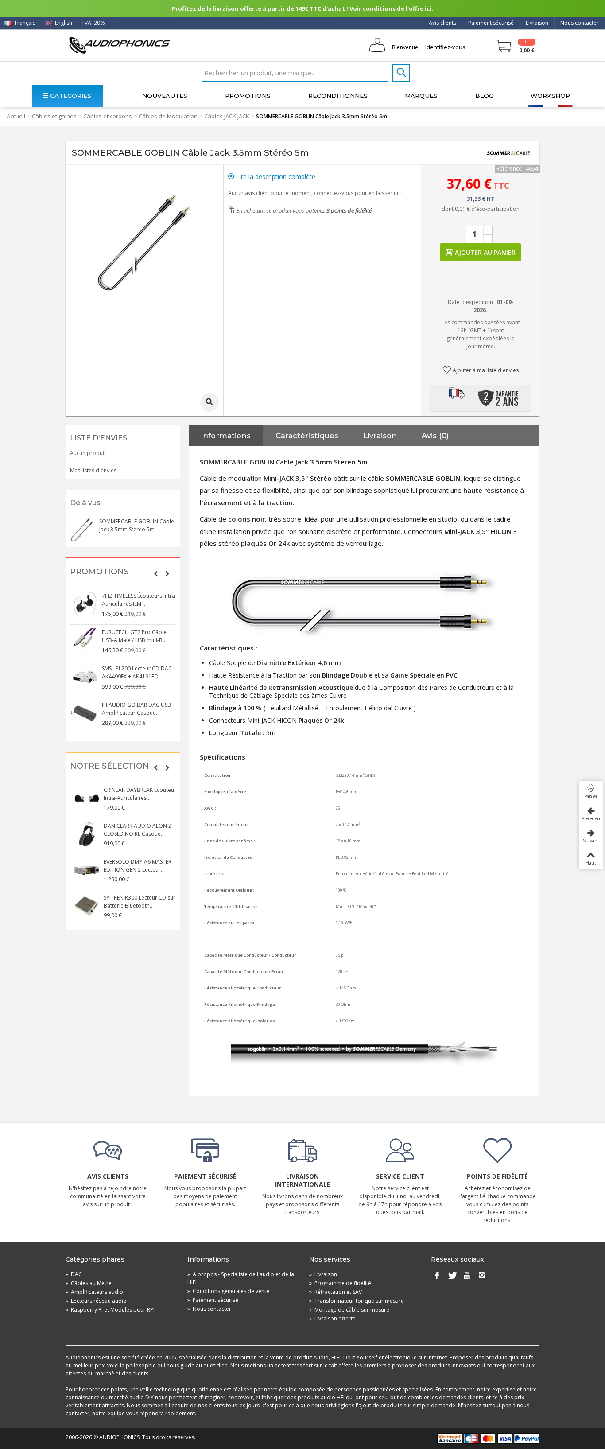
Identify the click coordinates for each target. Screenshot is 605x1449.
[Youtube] (467, 1276)
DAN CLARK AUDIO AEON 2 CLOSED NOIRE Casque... (133, 829)
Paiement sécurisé (491, 23)
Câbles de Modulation (168, 116)
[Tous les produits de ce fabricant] (508, 153)
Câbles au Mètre (89, 1283)
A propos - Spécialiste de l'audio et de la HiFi (240, 1278)
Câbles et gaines (54, 116)
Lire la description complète (274, 176)
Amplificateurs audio (94, 1292)
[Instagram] (482, 1276)
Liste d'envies (98, 438)
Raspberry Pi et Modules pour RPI (110, 1309)
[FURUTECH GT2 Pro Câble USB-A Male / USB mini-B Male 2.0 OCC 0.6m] (82, 640)
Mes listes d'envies (93, 470)
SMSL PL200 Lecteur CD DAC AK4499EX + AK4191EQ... (134, 672)
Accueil (16, 116)
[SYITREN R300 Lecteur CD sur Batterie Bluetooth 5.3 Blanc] (82, 906)
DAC (74, 1274)
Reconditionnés (338, 95)
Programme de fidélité (340, 1283)
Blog (484, 95)
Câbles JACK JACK (226, 116)
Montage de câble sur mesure (349, 1309)
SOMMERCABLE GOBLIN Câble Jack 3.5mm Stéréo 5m (136, 525)
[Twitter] (452, 1276)
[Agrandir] (209, 402)
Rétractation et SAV (335, 1292)
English (63, 23)
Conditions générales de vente (228, 1291)
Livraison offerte (332, 1318)
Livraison (537, 23)
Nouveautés (164, 95)
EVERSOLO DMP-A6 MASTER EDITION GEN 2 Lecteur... (133, 865)
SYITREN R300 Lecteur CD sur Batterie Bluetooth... (135, 901)
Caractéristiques (306, 435)
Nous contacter (579, 23)
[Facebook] (436, 1276)
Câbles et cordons (107, 116)
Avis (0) (435, 435)
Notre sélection (109, 766)
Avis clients (442, 23)
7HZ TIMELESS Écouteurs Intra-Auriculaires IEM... (136, 600)
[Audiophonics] (119, 45)
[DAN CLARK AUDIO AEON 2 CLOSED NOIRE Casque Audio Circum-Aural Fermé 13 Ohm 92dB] (82, 834)
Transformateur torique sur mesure (356, 1301)
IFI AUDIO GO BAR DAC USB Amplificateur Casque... (133, 709)
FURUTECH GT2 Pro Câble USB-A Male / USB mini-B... (131, 636)
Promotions (248, 95)
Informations (226, 435)
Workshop (550, 95)
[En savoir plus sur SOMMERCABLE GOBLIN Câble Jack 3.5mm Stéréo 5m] (82, 530)
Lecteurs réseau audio (96, 1301)
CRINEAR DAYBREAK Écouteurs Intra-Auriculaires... (137, 794)
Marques (421, 95)
